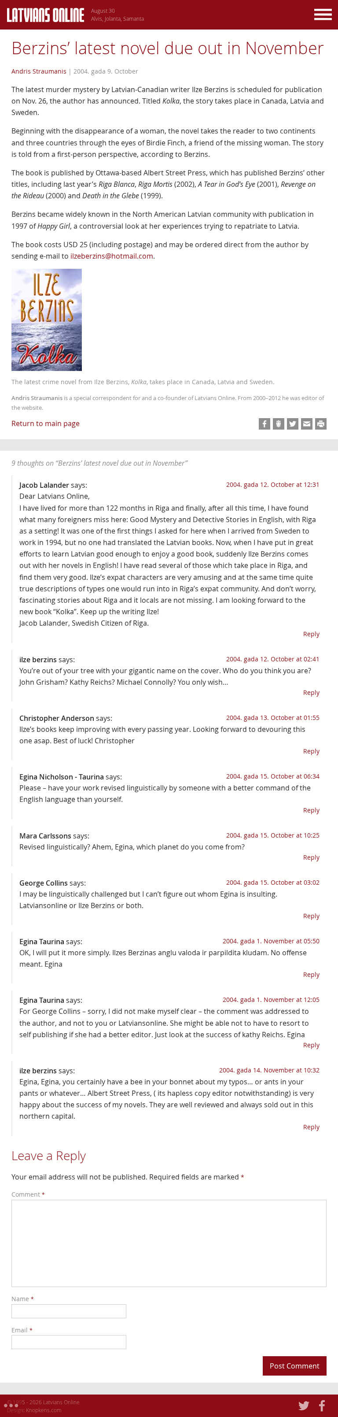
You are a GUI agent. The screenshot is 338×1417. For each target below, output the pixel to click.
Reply (311, 634)
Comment (28, 1194)
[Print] (321, 424)
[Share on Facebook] (264, 424)
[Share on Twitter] (292, 424)
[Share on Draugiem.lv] (278, 424)
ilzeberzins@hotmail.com (111, 256)
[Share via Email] (306, 424)
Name (22, 1299)
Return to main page (45, 423)
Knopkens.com (44, 1409)
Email (22, 1330)
